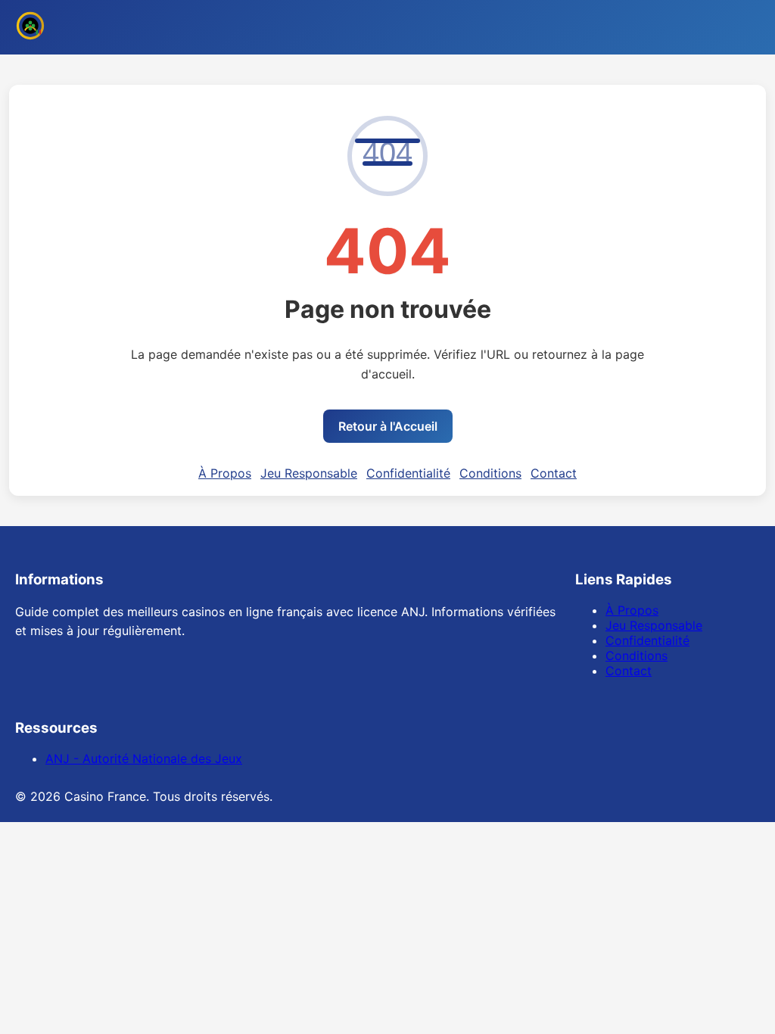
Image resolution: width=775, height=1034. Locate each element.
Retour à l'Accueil (387, 426)
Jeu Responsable (308, 473)
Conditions (490, 473)
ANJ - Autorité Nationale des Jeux (143, 758)
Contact (554, 473)
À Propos (224, 473)
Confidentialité (408, 473)
